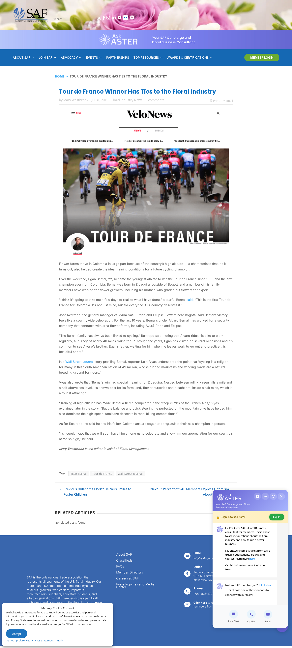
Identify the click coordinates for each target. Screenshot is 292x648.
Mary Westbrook (75, 100)
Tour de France (102, 474)
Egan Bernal (79, 474)
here (252, 558)
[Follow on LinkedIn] (114, 17)
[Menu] (265, 496)
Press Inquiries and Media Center (135, 586)
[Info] (257, 496)
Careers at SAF (127, 578)
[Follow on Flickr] (125, 17)
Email (229, 101)
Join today (265, 585)
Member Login (261, 57)
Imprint (60, 640)
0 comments (155, 100)
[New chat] (273, 496)
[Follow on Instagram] (108, 17)
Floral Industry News (127, 100)
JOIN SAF (45, 57)
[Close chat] (281, 496)
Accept (16, 634)
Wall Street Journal (79, 362)
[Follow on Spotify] (132, 18)
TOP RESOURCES (146, 57)
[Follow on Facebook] (103, 17)
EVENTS (92, 57)
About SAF (124, 554)
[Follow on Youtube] (119, 17)
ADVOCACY (69, 57)
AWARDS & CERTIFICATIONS (188, 57)
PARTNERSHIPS (117, 57)
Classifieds (124, 560)
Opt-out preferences (18, 640)
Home (60, 76)
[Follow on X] (99, 17)
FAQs (120, 566)
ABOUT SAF (21, 57)
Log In (276, 516)
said (190, 300)
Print (214, 101)
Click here (200, 602)
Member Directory (129, 572)
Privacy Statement (43, 640)
